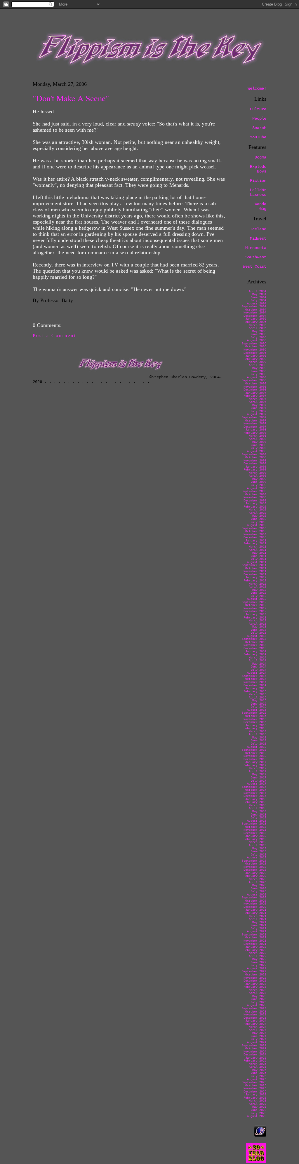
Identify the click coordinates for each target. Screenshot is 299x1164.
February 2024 (255, 1024)
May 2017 (259, 774)
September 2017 (254, 787)
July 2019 (258, 854)
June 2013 (258, 630)
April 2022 (257, 956)
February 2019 (255, 839)
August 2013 (256, 636)
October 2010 (255, 531)
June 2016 (258, 740)
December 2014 (255, 685)
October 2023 (255, 1011)
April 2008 (257, 439)
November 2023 (255, 1014)
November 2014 (255, 682)
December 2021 (255, 944)
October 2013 (255, 642)
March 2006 (257, 362)
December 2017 (255, 796)
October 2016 (255, 753)
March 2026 (257, 1100)
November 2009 (255, 497)
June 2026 (258, 1110)
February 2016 (255, 728)
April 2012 (257, 586)
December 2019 (255, 870)
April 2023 (257, 993)
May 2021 (259, 922)
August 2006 (256, 377)
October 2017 (255, 790)
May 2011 (259, 553)
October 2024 (255, 1048)
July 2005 (258, 337)
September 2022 (254, 971)
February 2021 (255, 913)
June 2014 (258, 666)
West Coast (254, 266)
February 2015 (255, 691)
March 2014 (257, 657)
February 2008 (255, 433)
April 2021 (257, 919)
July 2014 (258, 670)
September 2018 (254, 823)
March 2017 (257, 768)
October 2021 (255, 937)
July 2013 (258, 633)
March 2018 (257, 805)
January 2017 (255, 762)
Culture (258, 109)
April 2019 (257, 845)
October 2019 (255, 863)
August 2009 (256, 488)
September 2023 (254, 1008)
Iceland (258, 229)
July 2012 (258, 596)
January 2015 (255, 688)
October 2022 (255, 974)
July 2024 (258, 1039)
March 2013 (257, 620)
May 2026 (259, 1107)
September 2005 (254, 343)
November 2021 (255, 940)
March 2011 (257, 546)
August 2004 (256, 303)
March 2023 (257, 990)
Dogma (260, 157)
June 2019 (258, 851)
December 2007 (255, 426)
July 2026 (258, 1113)
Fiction (258, 180)
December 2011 (255, 574)
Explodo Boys (258, 169)
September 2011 (254, 565)
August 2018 (256, 821)
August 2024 (256, 1042)
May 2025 (259, 1070)
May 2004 (259, 294)
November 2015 (255, 719)
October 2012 (255, 605)
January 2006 (255, 356)
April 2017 (257, 771)
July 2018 (258, 817)
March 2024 (257, 1027)
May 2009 (259, 479)
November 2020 (255, 903)
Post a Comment (54, 335)
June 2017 (258, 777)
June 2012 (258, 593)
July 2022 (258, 965)
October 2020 (255, 900)
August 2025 (256, 1079)
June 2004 (258, 297)
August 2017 (256, 783)
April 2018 (257, 808)
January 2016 (255, 725)
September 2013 (254, 639)
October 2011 (255, 568)
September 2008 (254, 454)
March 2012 (257, 584)
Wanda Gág (260, 206)
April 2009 (257, 476)
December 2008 (255, 463)
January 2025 (255, 1058)
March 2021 (257, 916)
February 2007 (255, 396)
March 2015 (257, 694)
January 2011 (255, 540)
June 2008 (258, 445)
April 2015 (257, 697)
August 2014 (256, 673)
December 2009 (255, 500)
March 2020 (257, 879)
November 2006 (255, 386)
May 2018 (259, 811)
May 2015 (259, 700)
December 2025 (255, 1091)
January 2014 (255, 651)
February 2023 (255, 987)
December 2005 (255, 353)
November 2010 (255, 534)
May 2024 (259, 1033)
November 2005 (255, 349)
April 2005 (257, 328)
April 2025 (257, 1067)
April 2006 (257, 365)
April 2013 (257, 623)
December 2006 (255, 389)
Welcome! (257, 88)
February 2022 (255, 950)
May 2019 (259, 848)
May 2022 (259, 959)
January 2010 (255, 503)
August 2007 (256, 414)
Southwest (255, 257)
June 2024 (258, 1036)
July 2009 (258, 485)
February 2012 (255, 580)
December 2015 (255, 722)
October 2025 (255, 1085)
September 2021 (254, 934)
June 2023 (258, 999)
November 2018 (255, 830)
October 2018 (255, 827)
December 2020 (255, 907)
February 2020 (255, 876)
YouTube (258, 137)
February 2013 (255, 617)
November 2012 (255, 608)
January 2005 (255, 318)
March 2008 (257, 436)
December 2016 (255, 759)
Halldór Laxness (258, 192)
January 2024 (255, 1020)
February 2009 (255, 469)
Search (259, 128)
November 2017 (255, 793)
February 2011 (255, 543)
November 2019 (255, 867)
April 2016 (257, 734)
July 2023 (258, 1002)
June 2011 (258, 556)
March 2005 (257, 325)
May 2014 (259, 663)
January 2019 (255, 836)
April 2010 (257, 513)
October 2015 (255, 716)
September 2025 (254, 1082)
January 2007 (255, 393)
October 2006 (255, 383)
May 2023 (259, 996)
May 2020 (259, 885)
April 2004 (257, 291)
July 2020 (258, 891)
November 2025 (255, 1088)
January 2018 (255, 799)
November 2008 (255, 460)
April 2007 (257, 402)
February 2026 (255, 1097)
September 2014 (254, 676)
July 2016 (258, 743)
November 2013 (255, 645)
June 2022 (258, 962)
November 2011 (255, 571)
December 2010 (255, 537)
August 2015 (256, 710)
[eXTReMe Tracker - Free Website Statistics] (260, 1134)
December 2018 (255, 833)
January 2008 (255, 429)
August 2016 (256, 747)
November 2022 (255, 978)
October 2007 (255, 420)
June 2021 (258, 925)
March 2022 (257, 953)
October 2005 (255, 346)
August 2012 (256, 599)
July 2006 (258, 374)
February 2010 (255, 506)
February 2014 (255, 654)
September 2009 (254, 491)
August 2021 (256, 931)
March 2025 (257, 1064)
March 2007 (257, 399)
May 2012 (259, 590)
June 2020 (258, 888)
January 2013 (255, 614)
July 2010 (258, 522)
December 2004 (255, 316)
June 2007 (258, 408)
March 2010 (257, 509)
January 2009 (255, 466)
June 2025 (258, 1073)
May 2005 (259, 331)
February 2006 (255, 359)
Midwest (258, 238)
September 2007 (254, 417)
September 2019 (254, 860)
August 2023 (256, 1005)
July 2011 (258, 559)
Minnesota (255, 247)
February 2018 (255, 802)
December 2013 (255, 648)
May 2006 (259, 368)
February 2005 (255, 322)
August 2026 (256, 1116)
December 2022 (255, 980)
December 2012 (255, 611)
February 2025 (255, 1060)
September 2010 (254, 528)
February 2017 (255, 765)
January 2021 (255, 910)
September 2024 (254, 1045)
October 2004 (255, 309)
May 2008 (259, 442)
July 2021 (258, 928)
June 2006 (258, 371)
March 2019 (257, 842)
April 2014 (257, 660)
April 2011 (257, 550)
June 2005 (258, 334)
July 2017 (258, 781)
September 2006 (254, 380)
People (259, 118)
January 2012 (255, 577)
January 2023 (255, 984)
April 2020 (257, 882)
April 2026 (257, 1104)
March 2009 (257, 473)
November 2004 (255, 312)
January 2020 (255, 873)
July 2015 (258, 706)
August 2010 (256, 525)
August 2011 (256, 562)
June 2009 (258, 482)
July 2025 (258, 1076)
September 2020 (254, 897)
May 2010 (259, 515)
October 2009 (255, 494)
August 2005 (256, 340)
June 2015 (258, 703)
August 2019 (256, 857)
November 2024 (255, 1051)
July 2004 (258, 300)
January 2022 (255, 947)
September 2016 (254, 750)
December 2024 (255, 1054)
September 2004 (254, 306)
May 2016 (259, 737)
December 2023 (255, 1018)
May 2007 (259, 405)
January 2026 (255, 1094)
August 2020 (256, 894)
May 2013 (259, 626)
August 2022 (256, 968)
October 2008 (255, 457)
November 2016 (255, 756)
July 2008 (258, 448)
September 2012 (254, 602)
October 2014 (255, 679)
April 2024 (257, 1030)
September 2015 (254, 713)
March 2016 (257, 731)
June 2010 (258, 519)
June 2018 (258, 814)
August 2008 (256, 451)
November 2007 (255, 423)
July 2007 (258, 411)
